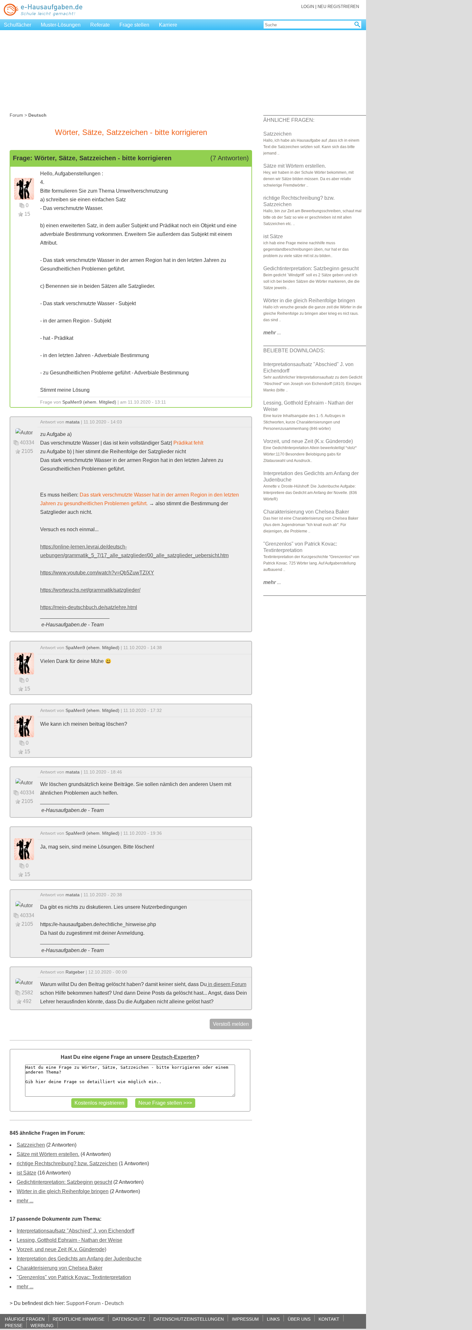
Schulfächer (17, 25)
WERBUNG (42, 1325)
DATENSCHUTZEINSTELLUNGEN (188, 1319)
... (272, 332)
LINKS (273, 1319)
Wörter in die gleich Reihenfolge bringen (63, 1191)
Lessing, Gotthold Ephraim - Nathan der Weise (69, 1240)
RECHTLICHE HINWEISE (78, 1319)
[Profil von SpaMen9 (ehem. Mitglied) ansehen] (24, 188)
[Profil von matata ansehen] (24, 432)
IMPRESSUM (245, 1319)
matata (73, 421)
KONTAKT (329, 1319)
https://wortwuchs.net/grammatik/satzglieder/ (90, 590)
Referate (100, 25)
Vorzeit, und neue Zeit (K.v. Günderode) (61, 1249)
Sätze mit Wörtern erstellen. (48, 1154)
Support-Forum (83, 1303)
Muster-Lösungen (61, 25)
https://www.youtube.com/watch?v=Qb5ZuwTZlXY (97, 572)
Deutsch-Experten (174, 1057)
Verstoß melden (231, 1024)
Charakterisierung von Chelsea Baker (59, 1268)
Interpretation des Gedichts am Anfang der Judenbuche (79, 1258)
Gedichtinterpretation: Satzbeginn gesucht (64, 1182)
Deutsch (114, 1303)
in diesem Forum (226, 984)
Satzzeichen (31, 1145)
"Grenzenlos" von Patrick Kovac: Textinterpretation (74, 1277)
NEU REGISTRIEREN (338, 6)
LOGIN (307, 6)
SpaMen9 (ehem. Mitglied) (89, 402)
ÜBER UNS (299, 1319)
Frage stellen (134, 25)
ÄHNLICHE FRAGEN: (288, 120)
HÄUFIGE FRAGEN (25, 1319)
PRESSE (13, 1325)
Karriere (168, 25)
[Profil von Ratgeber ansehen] (24, 982)
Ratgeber (75, 971)
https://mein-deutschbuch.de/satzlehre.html (88, 607)
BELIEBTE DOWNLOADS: (294, 350)
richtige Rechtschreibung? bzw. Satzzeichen (67, 1163)
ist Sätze (26, 1172)
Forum (16, 115)
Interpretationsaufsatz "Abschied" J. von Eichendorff (75, 1231)
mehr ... (25, 1200)
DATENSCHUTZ (128, 1319)
